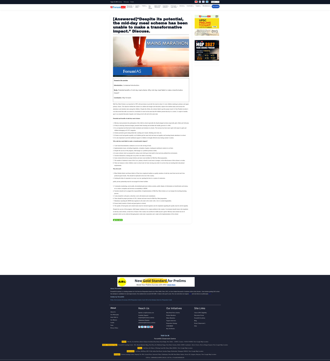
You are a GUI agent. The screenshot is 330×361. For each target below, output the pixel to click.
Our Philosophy (114, 314)
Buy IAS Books (150, 7)
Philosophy (126, 1)
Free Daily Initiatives (165, 6)
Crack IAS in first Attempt (149, 300)
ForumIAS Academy (199, 318)
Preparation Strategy (171, 323)
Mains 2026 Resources (158, 6)
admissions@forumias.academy (146, 322)
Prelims (144, 6)
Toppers (198, 6)
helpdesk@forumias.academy (146, 317)
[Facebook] (139, 327)
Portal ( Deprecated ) (199, 323)
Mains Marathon (170, 318)
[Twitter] (142, 327)
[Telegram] (148, 327)
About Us (113, 312)
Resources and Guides (130, 6)
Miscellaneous (206, 6)
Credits (112, 322)
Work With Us (114, 317)
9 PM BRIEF (169, 326)
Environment (117, 300)
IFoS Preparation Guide (134, 300)
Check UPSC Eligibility (200, 312)
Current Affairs (137, 6)
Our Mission (113, 320)
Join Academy (216, 6)
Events (132, 1)
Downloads (190, 6)
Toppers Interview (171, 320)
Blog (195, 320)
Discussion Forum (199, 315)
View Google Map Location (200, 341)
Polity (112, 300)
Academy (120, 1)
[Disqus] (151, 245)
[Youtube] (151, 327)
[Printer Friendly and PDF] (118, 219)
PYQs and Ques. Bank (174, 6)
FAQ (195, 326)
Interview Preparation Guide (164, 300)
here (190, 293)
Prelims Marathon (171, 315)
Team (111, 325)
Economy (125, 300)
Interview (181, 6)
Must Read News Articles (173, 312)
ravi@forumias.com (148, 312)
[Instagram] (145, 327)
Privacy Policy (114, 328)
